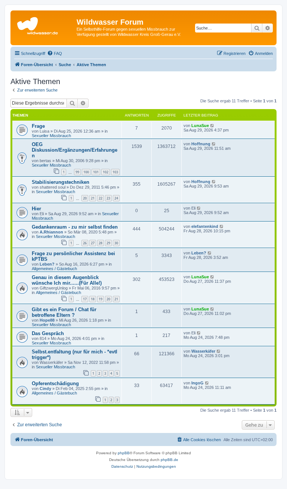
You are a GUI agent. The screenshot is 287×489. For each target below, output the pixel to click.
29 (108, 243)
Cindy (45, 388)
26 (85, 243)
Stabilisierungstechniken (60, 182)
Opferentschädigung (55, 383)
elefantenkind (204, 226)
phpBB (124, 453)
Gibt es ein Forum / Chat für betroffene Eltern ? (64, 312)
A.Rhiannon (51, 232)
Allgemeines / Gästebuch (54, 268)
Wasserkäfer (203, 351)
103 (115, 172)
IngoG (197, 383)
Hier (36, 208)
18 (93, 299)
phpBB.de (169, 460)
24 (116, 198)
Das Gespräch (48, 333)
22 (100, 198)
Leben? (47, 264)
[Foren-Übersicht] (44, 24)
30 (116, 243)
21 (93, 198)
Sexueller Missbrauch (51, 135)
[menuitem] (54, 53)
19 (100, 299)
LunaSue (200, 125)
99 (77, 172)
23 (108, 198)
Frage (38, 126)
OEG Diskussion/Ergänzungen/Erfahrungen (74, 150)
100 (86, 172)
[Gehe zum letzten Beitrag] (212, 125)
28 (100, 243)
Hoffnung (200, 144)
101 (96, 172)
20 (85, 198)
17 (85, 299)
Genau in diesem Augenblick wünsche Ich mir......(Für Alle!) (67, 280)
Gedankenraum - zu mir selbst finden (75, 227)
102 (105, 172)
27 (93, 243)
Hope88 (47, 320)
